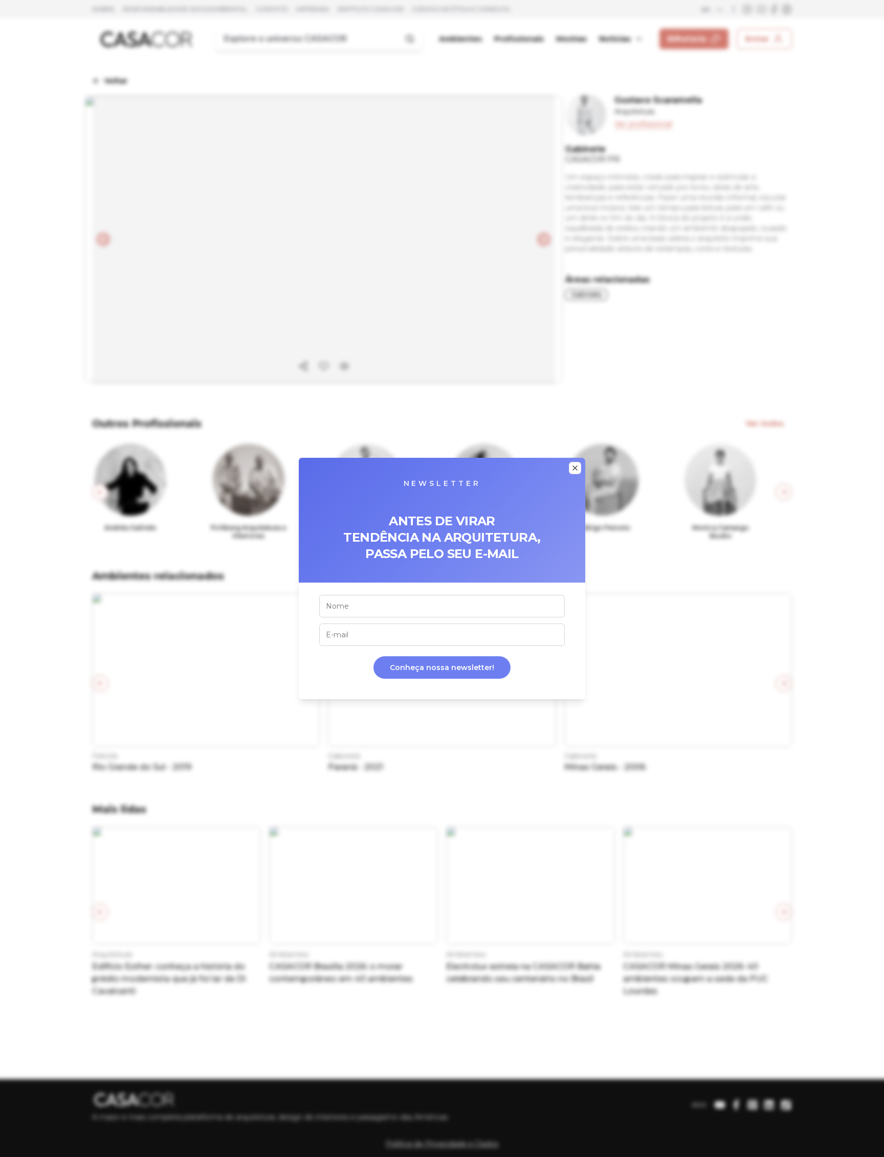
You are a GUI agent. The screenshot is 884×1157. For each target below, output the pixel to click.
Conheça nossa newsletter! (442, 667)
